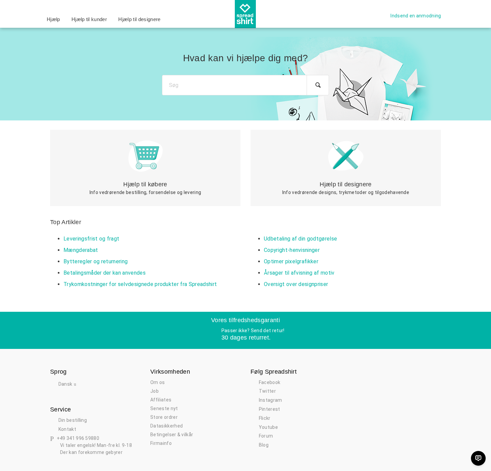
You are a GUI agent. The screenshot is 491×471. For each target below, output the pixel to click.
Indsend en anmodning (415, 15)
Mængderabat (80, 250)
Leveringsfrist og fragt (91, 239)
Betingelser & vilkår (171, 434)
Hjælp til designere (139, 19)
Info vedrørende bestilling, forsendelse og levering (145, 188)
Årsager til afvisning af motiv (299, 273)
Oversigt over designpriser (296, 284)
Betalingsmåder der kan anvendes (104, 273)
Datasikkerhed (166, 426)
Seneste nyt (164, 408)
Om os (157, 382)
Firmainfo (161, 443)
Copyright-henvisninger (292, 250)
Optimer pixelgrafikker (291, 261)
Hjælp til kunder (89, 19)
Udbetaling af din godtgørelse (300, 239)
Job (154, 391)
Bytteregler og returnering (95, 261)
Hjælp (53, 19)
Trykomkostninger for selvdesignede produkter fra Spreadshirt (140, 284)
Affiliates (160, 399)
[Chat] (478, 458)
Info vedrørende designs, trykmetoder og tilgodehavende (345, 188)
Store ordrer (164, 417)
